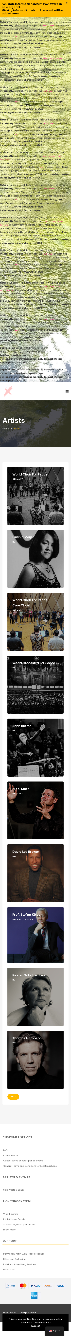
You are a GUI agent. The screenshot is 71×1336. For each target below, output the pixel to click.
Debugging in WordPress (13, 72)
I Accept (35, 1326)
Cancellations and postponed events (23, 1160)
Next (13, 1096)
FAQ (5, 1150)
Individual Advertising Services (19, 1264)
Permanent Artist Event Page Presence (24, 1253)
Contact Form (10, 1155)
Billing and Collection (14, 1259)
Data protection (28, 1312)
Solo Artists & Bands (13, 1189)
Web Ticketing (10, 1214)
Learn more (9, 1229)
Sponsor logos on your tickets (19, 1224)
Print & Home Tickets (14, 1219)
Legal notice (9, 1312)
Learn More (9, 1269)
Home (5, 428)
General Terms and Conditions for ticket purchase (30, 1166)
